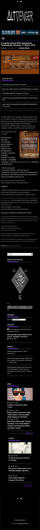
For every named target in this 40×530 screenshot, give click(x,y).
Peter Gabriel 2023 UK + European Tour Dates (15, 93)
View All (29, 433)
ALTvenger (14, 523)
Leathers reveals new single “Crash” (16, 351)
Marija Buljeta (24, 48)
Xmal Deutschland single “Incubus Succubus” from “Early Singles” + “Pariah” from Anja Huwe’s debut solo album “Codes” (19, 369)
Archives (9, 319)
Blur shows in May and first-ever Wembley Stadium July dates (20, 89)
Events (19, 246)
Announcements (11, 246)
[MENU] (3, 38)
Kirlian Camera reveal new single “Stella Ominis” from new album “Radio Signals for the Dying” (18, 415)
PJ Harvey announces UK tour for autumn (14, 84)
